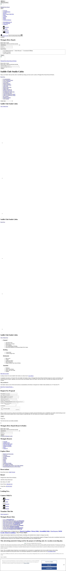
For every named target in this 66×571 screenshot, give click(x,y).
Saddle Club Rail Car (7, 89)
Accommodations (6, 11)
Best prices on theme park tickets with (13, 520)
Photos (4, 17)
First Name (3, 393)
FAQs (4, 447)
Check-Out (3, 400)
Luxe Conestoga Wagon (8, 80)
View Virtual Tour (4, 106)
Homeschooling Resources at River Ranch (11, 466)
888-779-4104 (12, 472)
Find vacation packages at (13, 522)
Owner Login (5, 35)
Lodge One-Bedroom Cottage (9, 94)
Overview (5, 10)
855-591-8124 (9, 486)
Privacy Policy (35, 531)
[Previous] (1, 216)
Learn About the (11, 526)
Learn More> (31, 375)
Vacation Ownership (7, 446)
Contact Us (5, 24)
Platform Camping (7, 97)
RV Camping (6, 96)
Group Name (3, 403)
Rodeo (4, 15)
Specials (4, 13)
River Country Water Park (8, 14)
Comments (3, 405)
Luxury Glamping (6, 81)
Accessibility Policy (45, 531)
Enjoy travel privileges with (12, 523)
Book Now (3, 76)
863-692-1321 (9, 484)
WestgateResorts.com (7, 22)
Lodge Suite (5, 86)
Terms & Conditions (25, 531)
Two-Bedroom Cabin (7, 93)
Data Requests (54, 531)
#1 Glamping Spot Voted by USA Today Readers (13, 465)
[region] (33, 565)
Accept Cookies (49, 568)
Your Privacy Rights (22, 532)
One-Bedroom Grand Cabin (9, 91)
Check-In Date (4, 65)
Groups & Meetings (7, 19)
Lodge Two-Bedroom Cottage (9, 95)
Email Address (3, 397)
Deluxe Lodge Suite (7, 87)
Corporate (5, 441)
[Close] (64, 564)
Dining (4, 18)
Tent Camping (6, 98)
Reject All (49, 565)
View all (8, 519)
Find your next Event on (11, 524)
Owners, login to (13, 527)
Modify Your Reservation (8, 453)
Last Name (3, 394)
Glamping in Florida (7, 463)
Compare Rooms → (9, 386)
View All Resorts (6, 23)
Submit (2, 416)
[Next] (2, 216)
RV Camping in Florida (8, 464)
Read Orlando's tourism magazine (13, 525)
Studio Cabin (5, 88)
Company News (6, 442)
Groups (4, 462)
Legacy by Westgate (7, 445)
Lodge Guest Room (7, 84)
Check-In (2, 399)
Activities (5, 16)
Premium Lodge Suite (7, 90)
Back (2, 8)
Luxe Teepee (5, 82)
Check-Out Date (4, 67)
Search (2, 68)
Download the (12, 528)
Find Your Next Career (7, 443)
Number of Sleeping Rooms (6, 401)
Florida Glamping (6, 83)
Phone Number (4, 396)
